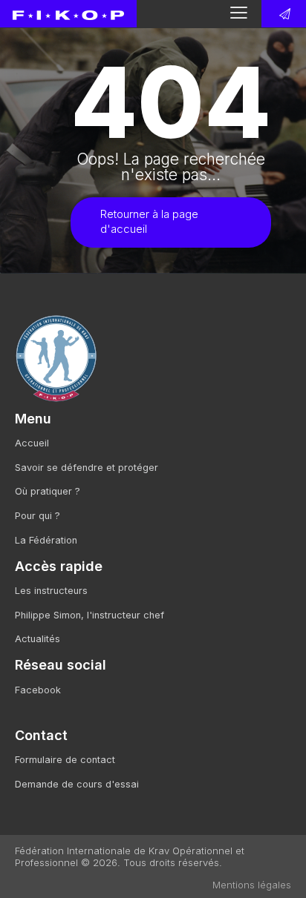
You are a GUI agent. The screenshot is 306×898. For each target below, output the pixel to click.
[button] (238, 12)
